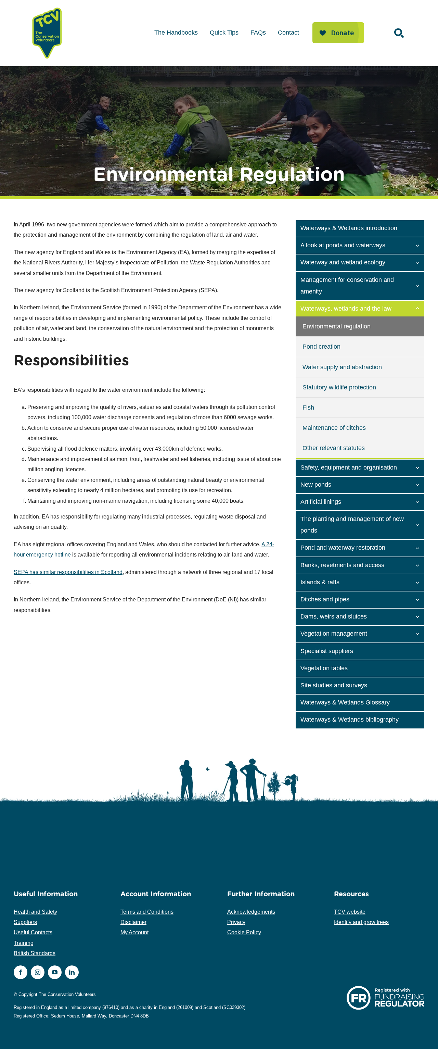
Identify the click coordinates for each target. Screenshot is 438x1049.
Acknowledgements (251, 912)
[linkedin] (72, 972)
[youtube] (55, 972)
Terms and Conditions (146, 912)
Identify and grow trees (361, 922)
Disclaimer (133, 922)
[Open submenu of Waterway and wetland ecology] (419, 262)
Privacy (236, 922)
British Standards (34, 953)
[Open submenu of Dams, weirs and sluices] (419, 616)
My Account (134, 932)
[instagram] (37, 972)
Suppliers (25, 922)
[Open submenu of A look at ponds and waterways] (419, 245)
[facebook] (20, 972)
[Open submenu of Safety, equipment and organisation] (419, 467)
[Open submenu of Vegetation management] (419, 633)
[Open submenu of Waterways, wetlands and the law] (419, 308)
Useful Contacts (33, 932)
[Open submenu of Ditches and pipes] (419, 599)
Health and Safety (35, 912)
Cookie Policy (244, 932)
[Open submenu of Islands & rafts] (419, 582)
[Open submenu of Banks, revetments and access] (419, 565)
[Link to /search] (399, 33)
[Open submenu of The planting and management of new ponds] (419, 524)
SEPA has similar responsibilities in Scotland (68, 572)
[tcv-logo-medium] (47, 8)
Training (24, 943)
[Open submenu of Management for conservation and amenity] (419, 285)
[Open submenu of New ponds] (419, 484)
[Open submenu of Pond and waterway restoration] (419, 547)
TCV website (349, 912)
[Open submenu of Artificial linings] (419, 501)
